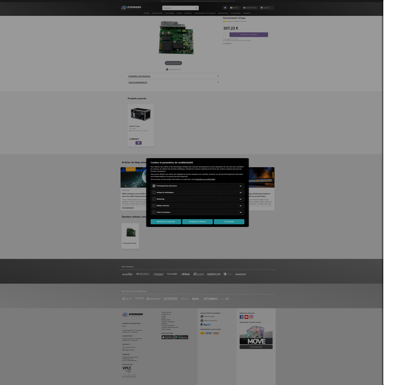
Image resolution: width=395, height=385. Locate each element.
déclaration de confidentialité (205, 179)
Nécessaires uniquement (166, 221)
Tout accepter (229, 221)
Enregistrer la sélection (197, 221)
